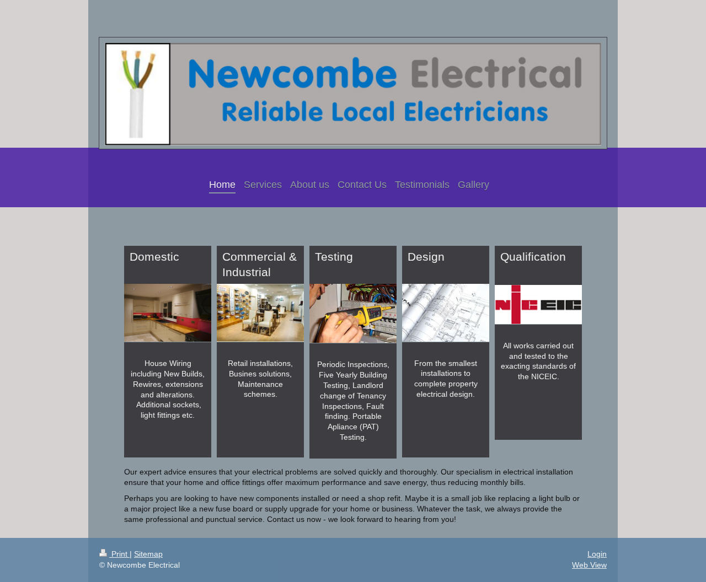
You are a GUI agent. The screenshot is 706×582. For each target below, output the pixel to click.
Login (597, 553)
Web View (589, 565)
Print (119, 553)
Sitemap (148, 553)
